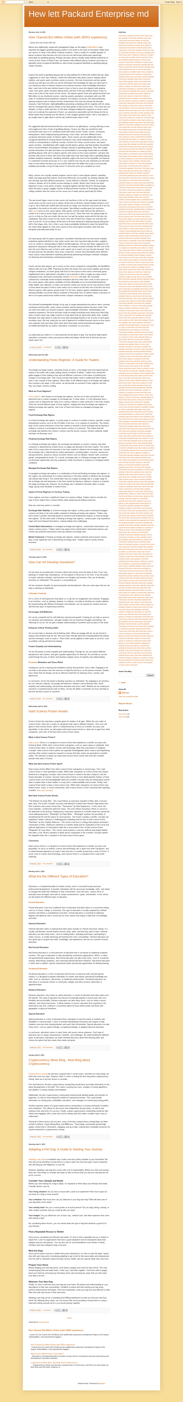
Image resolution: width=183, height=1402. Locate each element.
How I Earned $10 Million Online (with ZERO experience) (68, 37)
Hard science (34, 742)
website (122, 43)
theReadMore (92, 47)
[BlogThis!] (58, 347)
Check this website (135, 38)
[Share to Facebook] (64, 347)
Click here (123, 36)
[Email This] (56, 347)
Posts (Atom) (44, 1322)
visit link (146, 41)
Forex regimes (34, 396)
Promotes (33, 662)
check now (148, 36)
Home (69, 1318)
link (128, 48)
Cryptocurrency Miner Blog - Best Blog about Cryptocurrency (54, 1363)
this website (123, 38)
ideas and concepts (45, 790)
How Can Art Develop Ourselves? (52, 562)
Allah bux (125, 693)
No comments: (48, 549)
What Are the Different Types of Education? (58, 876)
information (74, 277)
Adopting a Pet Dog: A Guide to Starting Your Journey (65, 1149)
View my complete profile (128, 697)
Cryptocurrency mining (38, 1074)
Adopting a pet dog (37, 1159)
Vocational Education (38, 969)
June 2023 (123, 714)
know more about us (144, 45)
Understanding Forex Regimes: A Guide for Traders (64, 360)
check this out (131, 62)
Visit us (121, 67)
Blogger (102, 1383)
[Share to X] (61, 347)
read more (147, 38)
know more (139, 36)
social (34, 211)
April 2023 (123, 717)
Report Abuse (125, 703)
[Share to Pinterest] (67, 347)
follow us (138, 41)
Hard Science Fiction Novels (48, 711)
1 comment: (47, 347)
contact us (131, 36)
